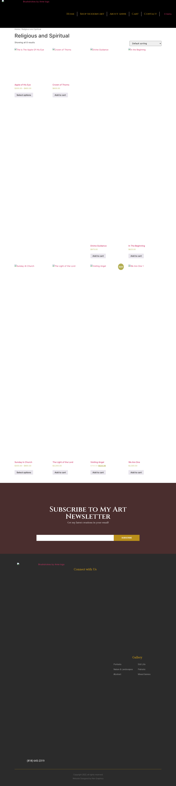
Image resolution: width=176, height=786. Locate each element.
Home (70, 14)
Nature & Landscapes (123, 669)
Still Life (141, 664)
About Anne (118, 14)
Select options (24, 95)
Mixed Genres (144, 674)
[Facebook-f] (81, 575)
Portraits (117, 664)
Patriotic (141, 669)
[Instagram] (87, 575)
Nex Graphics (97, 778)
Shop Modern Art (92, 14)
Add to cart (60, 95)
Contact (150, 14)
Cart (135, 14)
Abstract (117, 674)
